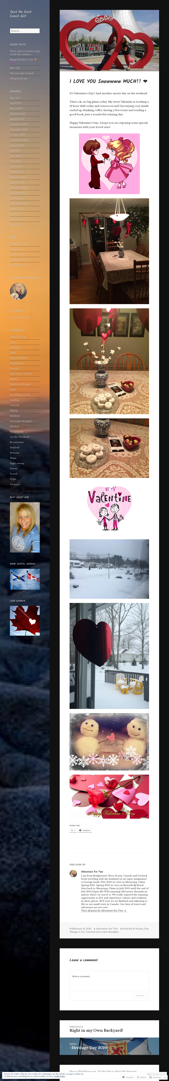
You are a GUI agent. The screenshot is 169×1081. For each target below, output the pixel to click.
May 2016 (15, 161)
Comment (140, 995)
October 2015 (17, 198)
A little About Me (19, 317)
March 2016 (16, 171)
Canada (14, 368)
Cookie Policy (59, 1076)
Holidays (15, 416)
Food (12, 389)
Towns (13, 468)
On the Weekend (19, 437)
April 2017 (15, 103)
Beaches (14, 347)
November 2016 (19, 129)
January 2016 (17, 182)
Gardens (15, 400)
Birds (13, 352)
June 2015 (15, 219)
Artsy (13, 342)
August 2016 (17, 145)
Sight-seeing (17, 463)
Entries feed (17, 254)
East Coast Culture (20, 373)
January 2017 (17, 119)
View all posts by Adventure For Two (102, 910)
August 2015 (17, 208)
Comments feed (19, 259)
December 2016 (18, 124)
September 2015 (19, 203)
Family (14, 379)
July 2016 (15, 150)
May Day (15, 68)
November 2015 (19, 192)
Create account (18, 243)
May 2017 (15, 98)
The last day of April (22, 73)
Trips (13, 479)
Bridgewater (17, 363)
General (14, 405)
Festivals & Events (20, 384)
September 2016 (19, 140)
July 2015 (15, 214)
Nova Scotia (17, 431)
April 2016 (16, 166)
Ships (13, 458)
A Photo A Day (18, 336)
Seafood (14, 447)
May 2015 (15, 224)
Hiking (14, 410)
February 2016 (18, 177)
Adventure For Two (107, 928)
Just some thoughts (21, 421)
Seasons (14, 452)
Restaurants (17, 442)
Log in (13, 249)
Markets (14, 426)
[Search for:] (25, 31)
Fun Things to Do (20, 394)
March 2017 (16, 108)
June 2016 (15, 156)
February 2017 (18, 113)
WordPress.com (19, 265)
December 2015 (18, 187)
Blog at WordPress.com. (83, 1071)
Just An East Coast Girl (21, 14)
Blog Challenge (19, 358)
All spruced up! (18, 78)
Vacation (15, 484)
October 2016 (17, 134)
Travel (13, 474)
